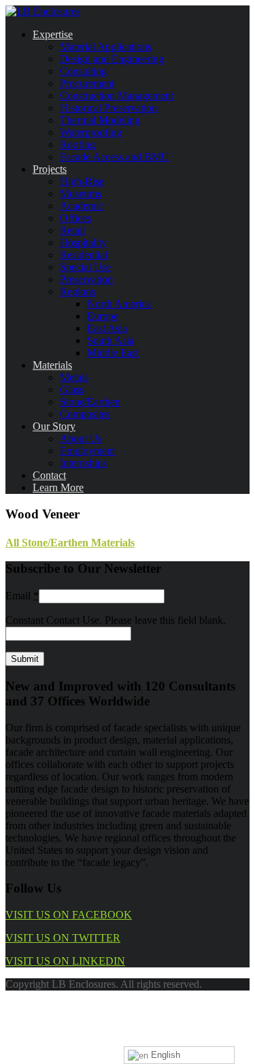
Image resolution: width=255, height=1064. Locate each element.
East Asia (107, 328)
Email (22, 595)
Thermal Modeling (100, 120)
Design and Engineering (112, 59)
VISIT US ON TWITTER (62, 938)
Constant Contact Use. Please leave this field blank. (115, 620)
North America (119, 304)
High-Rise (82, 181)
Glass (72, 389)
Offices (75, 218)
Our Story (54, 426)
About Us (81, 438)
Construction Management (116, 95)
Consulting (83, 71)
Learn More (58, 487)
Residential (83, 255)
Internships (83, 463)
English (164, 1055)
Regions (77, 291)
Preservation (86, 279)
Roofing (77, 144)
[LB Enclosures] (42, 11)
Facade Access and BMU (114, 157)
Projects (50, 169)
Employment (87, 450)
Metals (74, 377)
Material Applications (106, 46)
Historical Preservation (108, 108)
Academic (81, 206)
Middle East (113, 353)
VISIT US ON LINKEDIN (65, 961)
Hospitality (83, 242)
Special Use (85, 267)
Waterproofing (91, 132)
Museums (80, 193)
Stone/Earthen (90, 402)
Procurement (87, 83)
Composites (85, 414)
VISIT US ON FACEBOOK (68, 914)
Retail (72, 230)
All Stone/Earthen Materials (70, 542)
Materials (52, 365)
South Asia (110, 340)
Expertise (53, 34)
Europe (102, 316)
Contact (49, 475)
